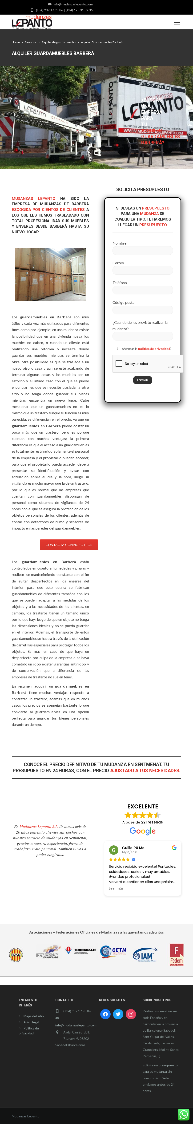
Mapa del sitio (34, 1016)
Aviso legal (31, 1022)
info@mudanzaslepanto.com (75, 1025)
